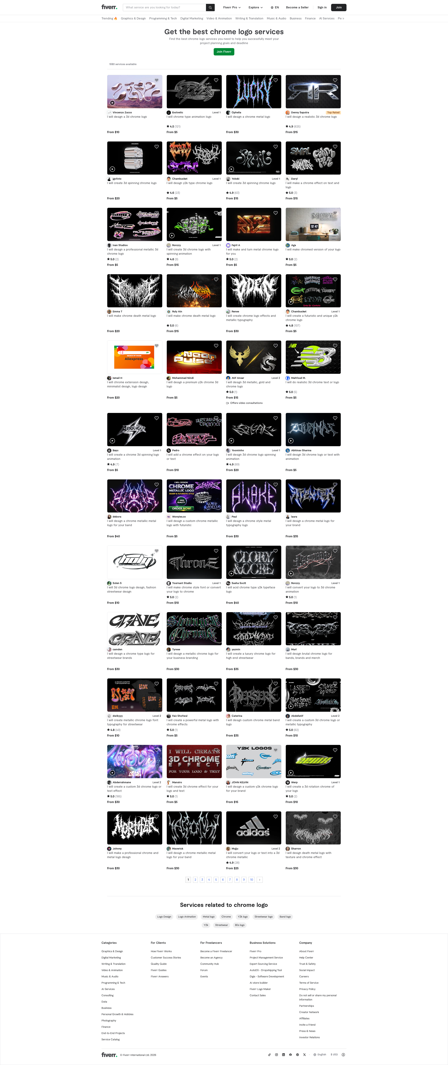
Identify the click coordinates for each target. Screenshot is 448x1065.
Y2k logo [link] (243, 917)
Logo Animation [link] (187, 917)
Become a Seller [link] (297, 7)
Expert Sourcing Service (263, 964)
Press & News (307, 1031)
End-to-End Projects (113, 1033)
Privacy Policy (307, 989)
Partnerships (306, 1006)
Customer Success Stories (166, 958)
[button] (232, 7)
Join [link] (339, 7)
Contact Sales (258, 995)
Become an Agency (211, 958)
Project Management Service (266, 958)
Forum (204, 970)
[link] (269, 1055)
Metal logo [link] (209, 917)
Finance (310, 18)
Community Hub (209, 964)
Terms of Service (308, 983)
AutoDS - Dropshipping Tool (266, 970)
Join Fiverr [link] (224, 51)
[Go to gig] (134, 91)
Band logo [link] (285, 917)
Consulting (107, 995)
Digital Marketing (191, 18)
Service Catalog (111, 1039)
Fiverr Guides (158, 970)
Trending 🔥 (109, 18)
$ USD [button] (334, 1054)
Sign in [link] (322, 7)
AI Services (326, 18)
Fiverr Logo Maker (260, 989)
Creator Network (309, 1012)
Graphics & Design (133, 18)
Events (204, 976)
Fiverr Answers (160, 976)
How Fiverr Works (161, 951)
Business (296, 18)
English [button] (322, 1054)
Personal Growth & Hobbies (117, 1014)
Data (104, 1002)
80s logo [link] (239, 925)
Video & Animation (219, 18)
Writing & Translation (249, 18)
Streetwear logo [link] (264, 917)
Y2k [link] (206, 925)
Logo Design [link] (164, 917)
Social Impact (307, 970)
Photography (109, 1021)
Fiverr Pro (255, 951)
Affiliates (304, 1018)
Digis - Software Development (267, 976)
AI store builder (259, 983)
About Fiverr (306, 951)
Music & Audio (276, 18)
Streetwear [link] (221, 925)
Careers (304, 976)
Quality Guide (159, 964)
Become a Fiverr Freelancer (216, 951)
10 (251, 879)
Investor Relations (309, 1037)
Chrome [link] (226, 917)
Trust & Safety (307, 964)
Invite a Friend (307, 1025)
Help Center (306, 958)
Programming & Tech (163, 18)
